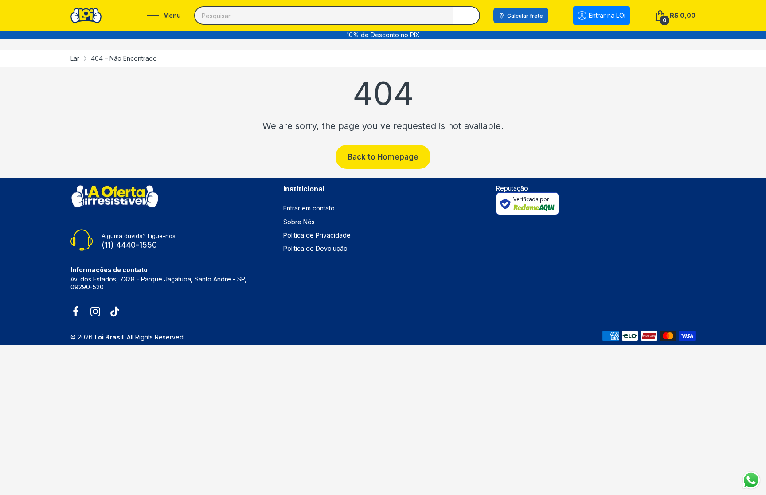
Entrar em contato (309, 208)
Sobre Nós (299, 222)
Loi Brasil (109, 337)
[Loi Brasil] (86, 15)
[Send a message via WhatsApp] (751, 480)
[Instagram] (95, 312)
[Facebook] (75, 312)
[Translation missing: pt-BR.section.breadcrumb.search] (466, 15)
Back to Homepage (383, 156)
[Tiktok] (114, 312)
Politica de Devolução (315, 248)
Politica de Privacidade (317, 235)
